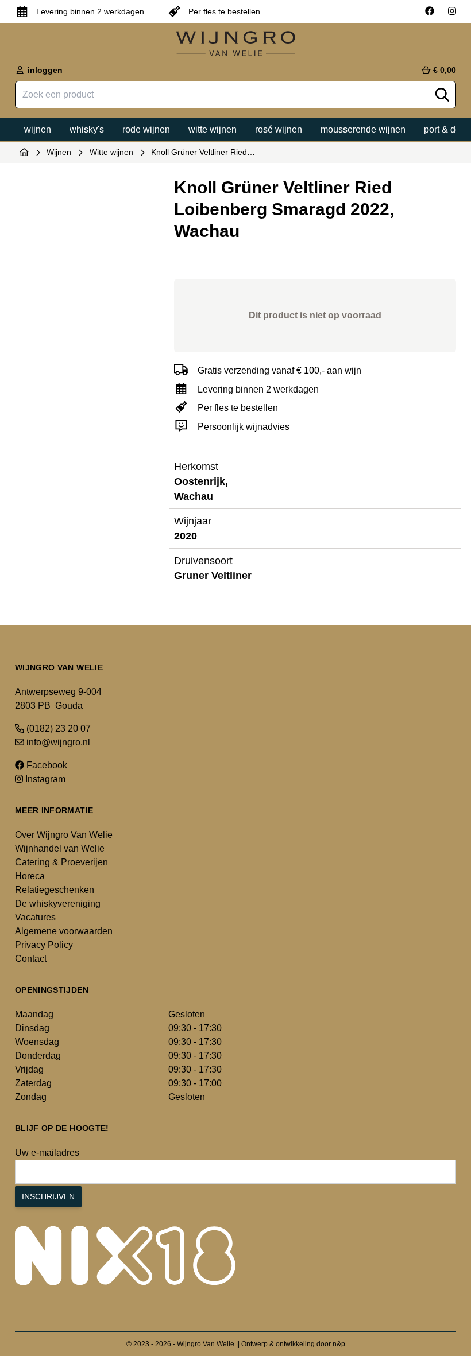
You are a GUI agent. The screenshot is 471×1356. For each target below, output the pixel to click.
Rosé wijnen (278, 129)
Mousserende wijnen (363, 129)
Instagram (44, 779)
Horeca (30, 876)
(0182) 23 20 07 (57, 728)
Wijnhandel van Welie (60, 848)
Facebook (45, 765)
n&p (339, 1344)
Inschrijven (48, 1196)
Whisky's (87, 129)
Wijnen (37, 129)
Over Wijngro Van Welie (64, 835)
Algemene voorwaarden (64, 931)
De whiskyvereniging (58, 903)
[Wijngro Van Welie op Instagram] (452, 11)
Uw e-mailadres (47, 1152)
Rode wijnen (146, 129)
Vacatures (35, 917)
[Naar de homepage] (24, 152)
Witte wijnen (212, 129)
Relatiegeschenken (54, 890)
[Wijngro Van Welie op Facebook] (429, 11)
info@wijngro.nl (57, 742)
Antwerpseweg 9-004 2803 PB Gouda (58, 698)
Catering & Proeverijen (61, 862)
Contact (31, 958)
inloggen (44, 70)
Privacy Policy (44, 945)
